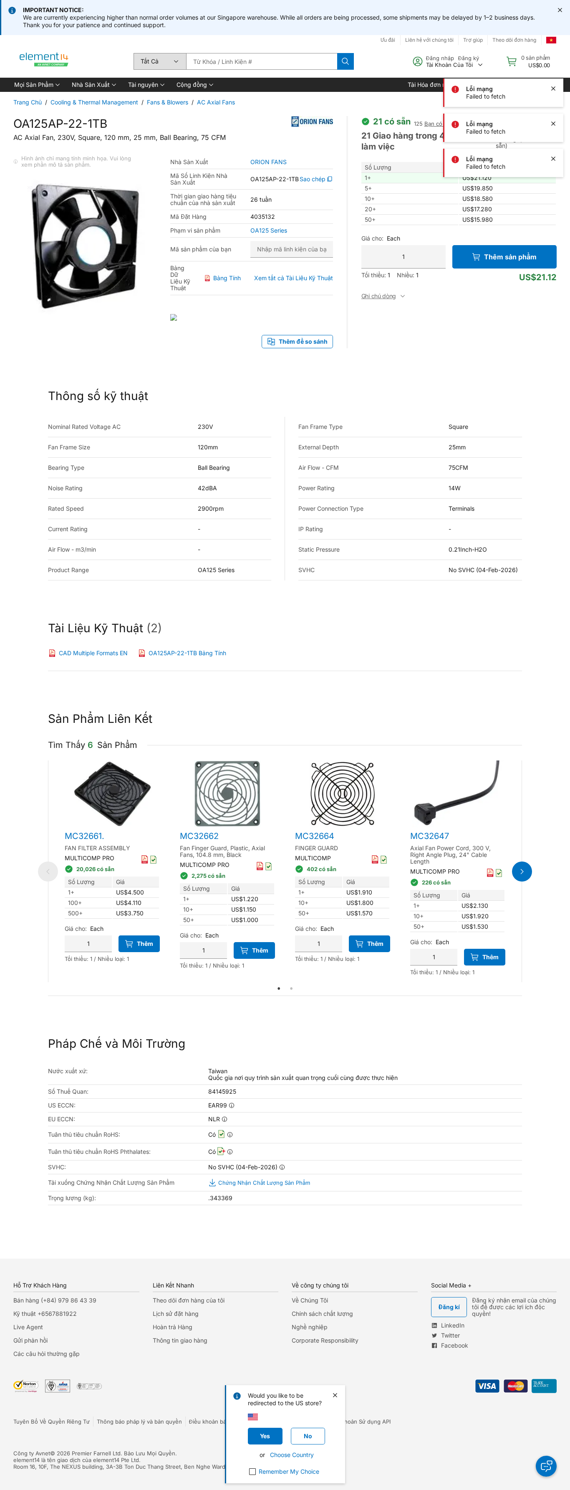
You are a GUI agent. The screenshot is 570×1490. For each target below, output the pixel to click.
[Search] (345, 61)
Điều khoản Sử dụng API (359, 1421)
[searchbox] (261, 61)
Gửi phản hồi (30, 1340)
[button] (36, 85)
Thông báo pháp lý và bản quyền (139, 1421)
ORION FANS (268, 162)
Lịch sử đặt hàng (176, 1313)
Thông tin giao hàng (180, 1340)
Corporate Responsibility (325, 1340)
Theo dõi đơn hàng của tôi (188, 1300)
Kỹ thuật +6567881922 (45, 1313)
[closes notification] (560, 10)
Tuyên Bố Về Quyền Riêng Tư (51, 1421)
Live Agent (28, 1326)
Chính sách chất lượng (322, 1313)
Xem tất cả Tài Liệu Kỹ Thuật (293, 277)
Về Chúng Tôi (310, 1300)
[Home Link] (44, 61)
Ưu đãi (388, 40)
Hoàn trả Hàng (172, 1326)
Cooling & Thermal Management (94, 102)
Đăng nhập (440, 58)
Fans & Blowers (167, 102)
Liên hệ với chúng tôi (429, 40)
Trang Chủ (27, 102)
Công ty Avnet (31, 1453)
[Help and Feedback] (546, 1466)
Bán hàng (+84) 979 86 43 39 (54, 1300)
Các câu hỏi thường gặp (46, 1353)
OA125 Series (268, 230)
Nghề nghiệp (310, 1326)
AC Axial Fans (216, 102)
